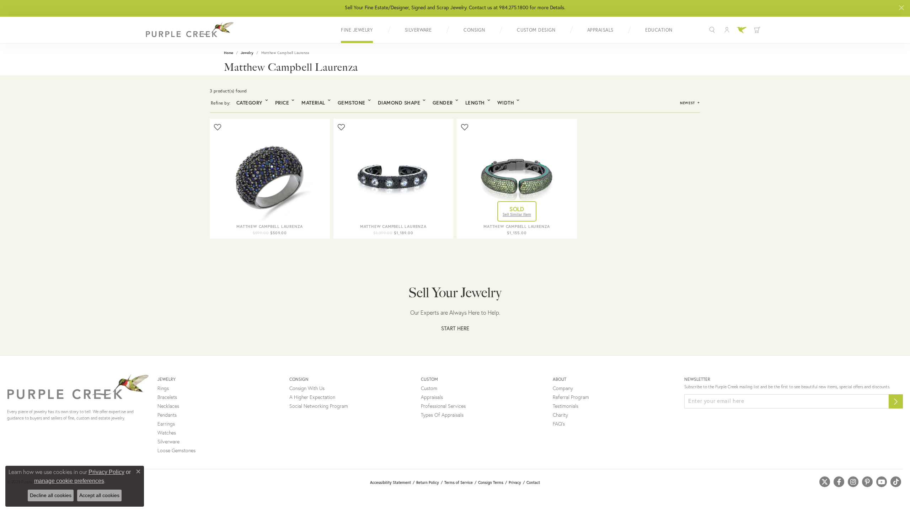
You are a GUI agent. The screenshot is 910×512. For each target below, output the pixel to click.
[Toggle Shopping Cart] (757, 30)
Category (249, 103)
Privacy (515, 482)
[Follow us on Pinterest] (867, 481)
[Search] (713, 30)
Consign (474, 30)
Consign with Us (307, 388)
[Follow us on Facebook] (839, 481)
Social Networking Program (318, 406)
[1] (896, 401)
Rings (163, 388)
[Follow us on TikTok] (895, 481)
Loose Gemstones (176, 450)
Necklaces (168, 406)
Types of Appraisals (442, 415)
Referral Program (571, 397)
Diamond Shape (399, 103)
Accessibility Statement (390, 482)
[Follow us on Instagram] (853, 481)
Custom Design (536, 30)
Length (475, 103)
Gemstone (351, 103)
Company (563, 388)
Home (228, 52)
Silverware (418, 30)
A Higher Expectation (312, 397)
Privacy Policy (106, 472)
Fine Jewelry (357, 30)
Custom (429, 388)
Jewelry (247, 52)
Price (282, 103)
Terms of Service (458, 482)
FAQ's (559, 424)
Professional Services (443, 406)
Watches (166, 433)
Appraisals (600, 30)
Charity (560, 415)
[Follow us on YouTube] (881, 481)
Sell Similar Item (517, 214)
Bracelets (167, 397)
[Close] (901, 7)
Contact (533, 482)
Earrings (166, 424)
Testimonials (565, 406)
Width (505, 103)
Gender (443, 103)
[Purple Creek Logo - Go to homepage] (190, 30)
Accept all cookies (99, 495)
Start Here (455, 328)
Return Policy (427, 482)
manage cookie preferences (69, 481)
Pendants (167, 415)
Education (658, 30)
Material (313, 103)
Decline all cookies (50, 495)
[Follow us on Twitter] (824, 481)
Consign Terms (490, 482)
